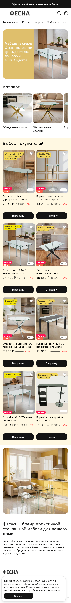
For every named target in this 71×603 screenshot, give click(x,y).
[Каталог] (5, 13)
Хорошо (18, 595)
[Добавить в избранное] (31, 153)
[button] (19, 171)
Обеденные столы (15, 127)
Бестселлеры (10, 22)
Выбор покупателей (23, 143)
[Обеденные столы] (17, 108)
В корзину (18, 215)
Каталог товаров (32, 22)
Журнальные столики (42, 129)
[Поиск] (59, 13)
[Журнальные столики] (48, 108)
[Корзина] (66, 13)
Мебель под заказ (58, 22)
